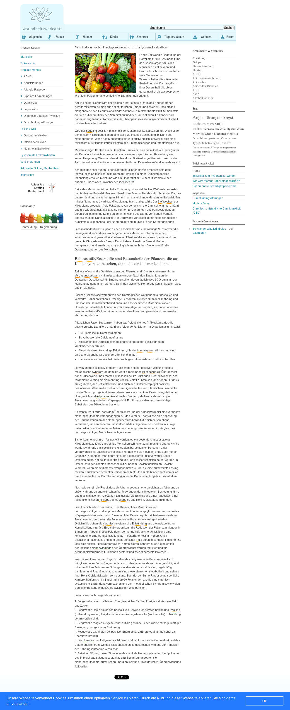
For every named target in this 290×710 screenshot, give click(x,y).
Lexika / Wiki (28, 129)
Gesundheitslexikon (36, 135)
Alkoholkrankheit (203, 98)
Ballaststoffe (85, 258)
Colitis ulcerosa (203, 128)
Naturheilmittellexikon (37, 148)
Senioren (142, 37)
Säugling (91, 130)
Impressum (27, 174)
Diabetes (124, 499)
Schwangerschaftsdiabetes (209, 228)
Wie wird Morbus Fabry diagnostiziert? (216, 181)
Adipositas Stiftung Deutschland (40, 168)
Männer (87, 37)
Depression (31, 109)
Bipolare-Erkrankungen (38, 96)
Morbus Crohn (203, 133)
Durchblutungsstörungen (39, 122)
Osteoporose (229, 138)
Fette (139, 539)
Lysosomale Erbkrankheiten (37, 155)
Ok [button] (264, 701)
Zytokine (175, 610)
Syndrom (97, 372)
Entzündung (139, 523)
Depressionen (229, 147)
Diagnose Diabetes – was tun (42, 115)
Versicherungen (30, 161)
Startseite (26, 56)
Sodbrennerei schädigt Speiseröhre (215, 186)
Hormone (88, 640)
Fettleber (104, 499)
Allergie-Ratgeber (35, 89)
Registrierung (48, 227)
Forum (227, 37)
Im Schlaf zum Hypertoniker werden (214, 175)
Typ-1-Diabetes (221, 143)
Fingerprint (129, 178)
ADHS (27, 76)
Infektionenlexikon (35, 142)
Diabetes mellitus (226, 133)
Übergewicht (199, 155)
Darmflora (145, 59)
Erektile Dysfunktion (229, 128)
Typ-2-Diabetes (202, 143)
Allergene (216, 147)
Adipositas (102, 396)
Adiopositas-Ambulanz (207, 78)
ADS (195, 90)
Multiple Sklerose (201, 151)
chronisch (109, 523)
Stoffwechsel (165, 201)
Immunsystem (145, 350)
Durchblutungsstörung (206, 138)
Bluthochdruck (151, 372)
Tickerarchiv (27, 63)
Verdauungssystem (86, 275)
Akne (196, 94)
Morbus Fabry (201, 203)
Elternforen (199, 232)
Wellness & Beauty (205, 37)
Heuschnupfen (229, 151)
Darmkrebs (30, 102)
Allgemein (33, 37)
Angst (227, 117)
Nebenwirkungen (102, 548)
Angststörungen (33, 83)
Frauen (60, 37)
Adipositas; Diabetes (205, 86)
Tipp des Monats (174, 37)
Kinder (114, 37)
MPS (210, 123)
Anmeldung (29, 227)
